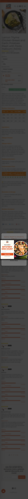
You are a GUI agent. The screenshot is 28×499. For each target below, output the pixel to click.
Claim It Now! (7, 254)
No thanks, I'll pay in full (7, 256)
